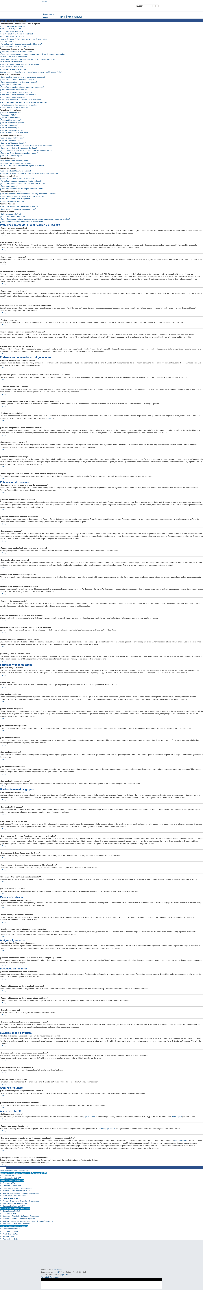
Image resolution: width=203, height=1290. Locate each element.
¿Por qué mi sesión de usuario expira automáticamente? (21, 44)
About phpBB (177, 1116)
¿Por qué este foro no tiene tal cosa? (13, 216)
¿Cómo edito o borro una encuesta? (13, 89)
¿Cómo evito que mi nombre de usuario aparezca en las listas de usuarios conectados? (32, 54)
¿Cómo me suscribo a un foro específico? (15, 198)
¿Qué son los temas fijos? (9, 127)
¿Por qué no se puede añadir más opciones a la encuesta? (22, 87)
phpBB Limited (89, 1116)
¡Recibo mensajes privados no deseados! (15, 163)
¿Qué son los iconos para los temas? (14, 133)
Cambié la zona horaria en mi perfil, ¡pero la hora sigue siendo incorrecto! (27, 59)
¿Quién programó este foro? (10, 214)
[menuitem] (162, 6)
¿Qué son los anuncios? (9, 125)
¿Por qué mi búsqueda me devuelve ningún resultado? (20, 181)
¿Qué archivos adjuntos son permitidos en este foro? (19, 206)
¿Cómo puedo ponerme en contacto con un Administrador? (22, 221)
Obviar (44, 1)
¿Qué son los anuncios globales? (12, 122)
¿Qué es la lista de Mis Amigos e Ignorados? (16, 171)
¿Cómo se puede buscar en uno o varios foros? (17, 178)
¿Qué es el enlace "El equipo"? (11, 155)
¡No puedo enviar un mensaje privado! (14, 160)
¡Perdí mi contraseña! (8, 41)
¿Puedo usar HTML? (8, 115)
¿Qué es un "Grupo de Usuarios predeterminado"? (19, 153)
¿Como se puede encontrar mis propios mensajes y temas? (22, 188)
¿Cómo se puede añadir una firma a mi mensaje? (18, 82)
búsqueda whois (180, 1140)
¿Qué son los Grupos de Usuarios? (13, 143)
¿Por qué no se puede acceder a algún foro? (16, 92)
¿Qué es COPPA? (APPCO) (10, 28)
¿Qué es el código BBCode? (10, 112)
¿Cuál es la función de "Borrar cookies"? (15, 46)
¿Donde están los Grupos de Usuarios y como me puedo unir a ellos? (26, 145)
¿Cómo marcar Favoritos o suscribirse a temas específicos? (22, 196)
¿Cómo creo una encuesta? (10, 84)
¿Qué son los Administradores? (12, 138)
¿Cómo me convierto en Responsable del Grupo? (18, 148)
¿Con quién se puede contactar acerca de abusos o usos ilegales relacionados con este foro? (35, 219)
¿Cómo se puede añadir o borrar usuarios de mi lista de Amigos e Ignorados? (29, 173)
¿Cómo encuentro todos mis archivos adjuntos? (18, 209)
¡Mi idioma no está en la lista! (11, 61)
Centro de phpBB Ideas (106, 1128)
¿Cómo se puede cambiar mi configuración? (16, 51)
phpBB (50, 418)
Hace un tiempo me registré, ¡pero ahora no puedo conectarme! (23, 39)
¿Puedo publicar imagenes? (10, 120)
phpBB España (66, 1274)
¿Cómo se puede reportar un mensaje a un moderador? (21, 100)
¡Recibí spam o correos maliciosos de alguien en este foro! (22, 166)
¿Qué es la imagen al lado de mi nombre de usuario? (20, 64)
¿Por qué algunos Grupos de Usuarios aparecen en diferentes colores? (26, 150)
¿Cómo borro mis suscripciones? (12, 201)
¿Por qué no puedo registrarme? (12, 31)
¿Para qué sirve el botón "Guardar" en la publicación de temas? (24, 102)
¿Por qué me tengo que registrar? (12, 26)
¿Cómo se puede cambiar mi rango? (13, 69)
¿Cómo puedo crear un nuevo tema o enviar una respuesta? (22, 77)
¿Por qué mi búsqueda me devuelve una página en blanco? (22, 183)
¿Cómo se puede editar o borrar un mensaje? (17, 79)
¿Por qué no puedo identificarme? (12, 36)
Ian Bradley (58, 1269)
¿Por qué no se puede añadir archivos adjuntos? (18, 94)
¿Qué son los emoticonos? (10, 117)
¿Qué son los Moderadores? (10, 140)
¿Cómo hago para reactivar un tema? (14, 107)
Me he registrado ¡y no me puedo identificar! (16, 34)
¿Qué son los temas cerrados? (11, 130)
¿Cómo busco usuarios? (9, 186)
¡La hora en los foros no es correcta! (13, 56)
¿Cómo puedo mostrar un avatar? (12, 67)
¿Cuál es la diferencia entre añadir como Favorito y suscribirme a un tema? (28, 193)
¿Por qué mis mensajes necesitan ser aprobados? (19, 105)
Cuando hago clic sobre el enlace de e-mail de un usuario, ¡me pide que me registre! (31, 72)
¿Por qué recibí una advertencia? (12, 97)
